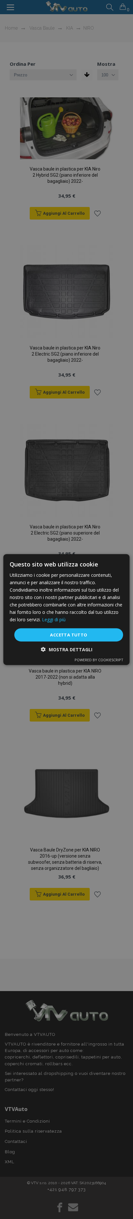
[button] (66, 649)
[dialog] (66, 609)
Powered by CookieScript (99, 659)
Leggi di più (54, 619)
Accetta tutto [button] (68, 634)
